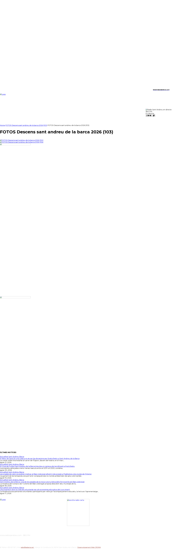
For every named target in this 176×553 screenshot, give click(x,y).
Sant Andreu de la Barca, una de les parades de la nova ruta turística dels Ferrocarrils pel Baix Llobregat (42, 482)
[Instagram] (4, 89)
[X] (14, 89)
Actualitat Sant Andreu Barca (12, 457)
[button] (172, 89)
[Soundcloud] (7, 89)
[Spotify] (11, 89)
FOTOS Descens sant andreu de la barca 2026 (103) (26, 125)
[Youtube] (18, 89)
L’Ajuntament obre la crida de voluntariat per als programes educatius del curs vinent (35, 490)
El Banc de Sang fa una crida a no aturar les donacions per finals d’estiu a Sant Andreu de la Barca (39, 459)
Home (2, 125)
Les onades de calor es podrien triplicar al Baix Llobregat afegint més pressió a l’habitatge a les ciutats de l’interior (46, 474)
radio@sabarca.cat (27, 547)
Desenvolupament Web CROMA (89, 547)
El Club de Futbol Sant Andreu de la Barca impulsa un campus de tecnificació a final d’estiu (37, 466)
